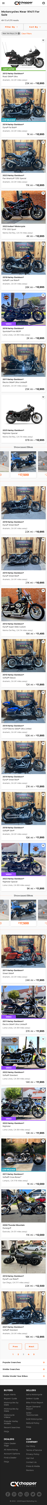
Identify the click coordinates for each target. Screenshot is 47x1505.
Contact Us (31, 1462)
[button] (10, 33)
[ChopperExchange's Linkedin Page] (20, 1494)
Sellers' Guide (32, 1398)
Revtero (30, 1470)
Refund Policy (32, 1423)
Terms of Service (34, 1450)
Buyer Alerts (10, 1394)
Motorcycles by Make (11, 1410)
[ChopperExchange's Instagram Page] (26, 1494)
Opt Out (30, 1458)
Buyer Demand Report (33, 1407)
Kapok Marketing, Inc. (29, 1501)
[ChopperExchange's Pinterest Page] (14, 1494)
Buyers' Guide (10, 1398)
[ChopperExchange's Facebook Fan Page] (7, 1494)
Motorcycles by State (11, 1403)
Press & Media (33, 1466)
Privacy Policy (32, 1454)
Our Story (30, 1446)
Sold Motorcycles (34, 1419)
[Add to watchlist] (43, 40)
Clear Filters (27, 33)
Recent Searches (12, 1427)
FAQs (6, 1431)
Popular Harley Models (11, 1422)
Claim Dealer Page (10, 1444)
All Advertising (11, 1449)
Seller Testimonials (32, 1414)
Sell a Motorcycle (34, 1394)
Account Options (12, 1453)
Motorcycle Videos (9, 1416)
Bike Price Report (34, 1402)
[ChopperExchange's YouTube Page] (39, 1494)
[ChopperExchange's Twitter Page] (33, 1494)
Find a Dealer (10, 1458)
